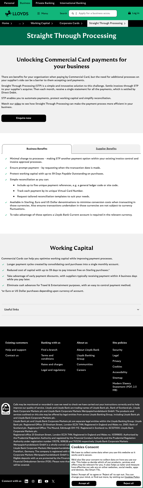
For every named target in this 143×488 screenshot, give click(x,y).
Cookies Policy (132, 477)
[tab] (37, 149)
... (20, 23)
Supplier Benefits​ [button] (106, 149)
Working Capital (40, 23)
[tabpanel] (71, 188)
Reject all (129, 483)
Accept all (84, 483)
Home (5, 23)
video (18, 104)
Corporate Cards (69, 23)
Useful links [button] (11, 311)
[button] (133, 13)
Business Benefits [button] (37, 149)
